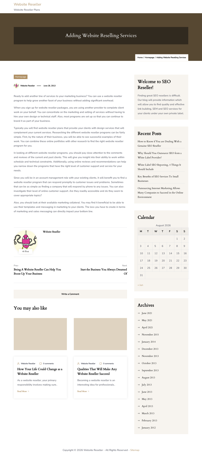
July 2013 (147, 384)
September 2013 (150, 370)
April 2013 (147, 406)
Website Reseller (27, 4)
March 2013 (148, 413)
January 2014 (149, 342)
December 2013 (150, 349)
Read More (22, 391)
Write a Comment (70, 294)
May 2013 (147, 399)
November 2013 (150, 356)
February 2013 (149, 420)
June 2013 (147, 392)
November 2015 (150, 334)
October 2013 (149, 363)
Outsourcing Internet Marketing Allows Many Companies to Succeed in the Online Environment (160, 193)
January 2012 (149, 427)
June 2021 (147, 313)
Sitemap (134, 450)
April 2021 (147, 327)
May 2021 (147, 320)
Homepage (20, 76)
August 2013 (148, 377)
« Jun (140, 285)
